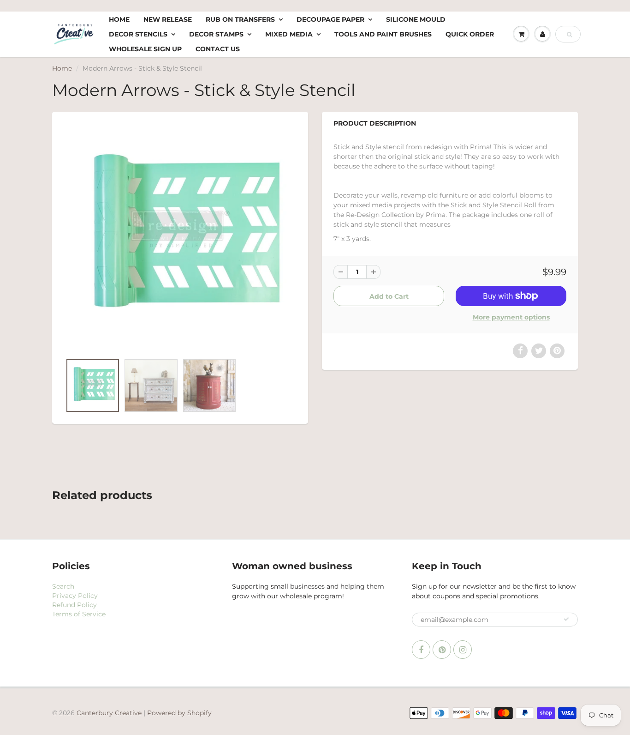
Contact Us (218, 49)
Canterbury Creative (110, 713)
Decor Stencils (138, 34)
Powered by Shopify (179, 713)
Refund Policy (74, 605)
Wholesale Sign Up (145, 49)
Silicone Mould (416, 19)
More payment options (511, 317)
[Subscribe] (566, 619)
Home (119, 19)
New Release (167, 19)
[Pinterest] (442, 649)
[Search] (569, 34)
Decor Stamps (216, 34)
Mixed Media (289, 34)
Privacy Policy (75, 595)
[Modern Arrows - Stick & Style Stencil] (180, 237)
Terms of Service (79, 614)
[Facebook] (421, 649)
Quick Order (470, 34)
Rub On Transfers (240, 19)
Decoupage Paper (330, 19)
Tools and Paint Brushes (383, 34)
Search (63, 586)
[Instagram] (462, 649)
